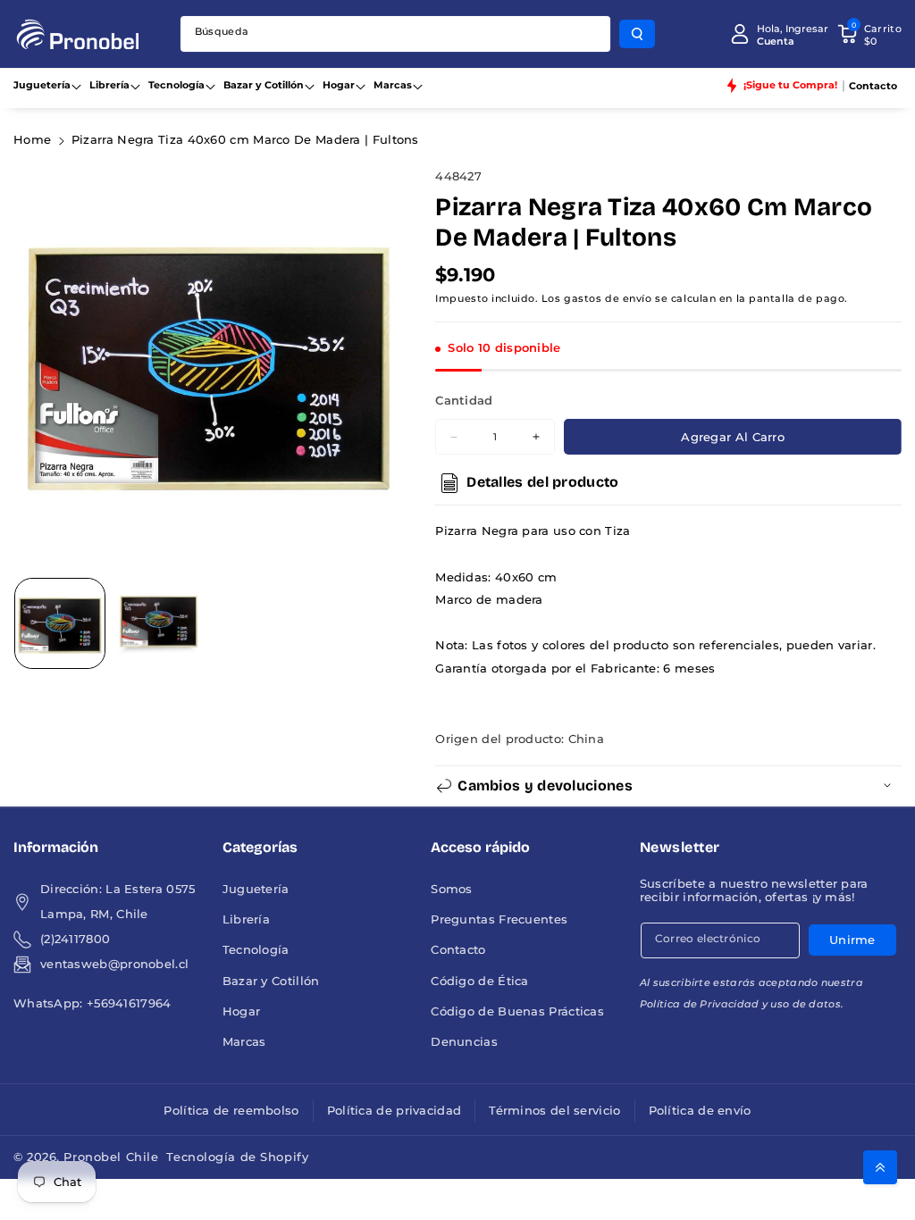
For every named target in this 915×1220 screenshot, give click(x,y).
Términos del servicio (554, 1110)
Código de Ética (480, 981)
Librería (109, 85)
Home (32, 139)
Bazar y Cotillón (263, 85)
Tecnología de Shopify (237, 1157)
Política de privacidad (394, 1110)
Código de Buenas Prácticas (517, 1011)
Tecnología (176, 85)
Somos (452, 889)
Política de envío (700, 1110)
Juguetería (42, 85)
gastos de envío (607, 298)
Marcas (393, 85)
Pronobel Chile (110, 1157)
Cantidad (463, 400)
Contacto (458, 950)
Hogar (339, 85)
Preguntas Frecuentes (499, 919)
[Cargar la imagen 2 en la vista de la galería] (158, 623)
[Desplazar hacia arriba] (880, 1167)
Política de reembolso (231, 1110)
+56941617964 (129, 1003)
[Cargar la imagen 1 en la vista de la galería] (59, 623)
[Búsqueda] (637, 34)
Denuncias (464, 1042)
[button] (869, 34)
